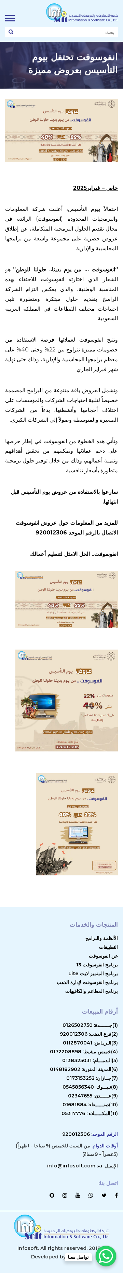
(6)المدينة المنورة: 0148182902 (84, 1069)
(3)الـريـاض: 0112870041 (90, 1043)
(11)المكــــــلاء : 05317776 (90, 1113)
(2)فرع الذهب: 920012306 (89, 1034)
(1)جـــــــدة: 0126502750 (90, 1025)
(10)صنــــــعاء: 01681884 (90, 1105)
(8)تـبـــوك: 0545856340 (90, 1087)
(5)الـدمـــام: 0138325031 (90, 1060)
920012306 (76, 1134)
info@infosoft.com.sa (74, 1166)
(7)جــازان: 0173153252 (92, 1078)
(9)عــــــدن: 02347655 (93, 1096)
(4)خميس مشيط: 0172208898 (84, 1052)
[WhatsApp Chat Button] (106, 1256)
